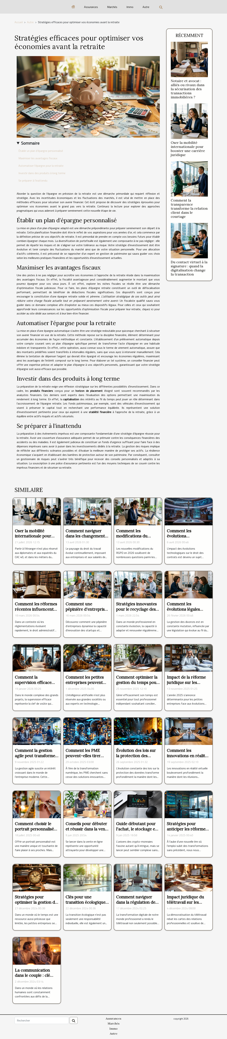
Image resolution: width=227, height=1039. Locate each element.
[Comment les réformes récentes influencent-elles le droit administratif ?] (37, 584)
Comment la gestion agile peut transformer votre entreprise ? (36, 756)
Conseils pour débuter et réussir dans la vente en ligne (87, 829)
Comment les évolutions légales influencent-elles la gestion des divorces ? (187, 611)
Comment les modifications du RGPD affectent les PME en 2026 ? (133, 538)
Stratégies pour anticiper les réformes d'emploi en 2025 (187, 829)
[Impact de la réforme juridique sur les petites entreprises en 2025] (189, 658)
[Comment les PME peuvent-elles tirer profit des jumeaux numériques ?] (87, 731)
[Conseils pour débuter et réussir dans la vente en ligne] (87, 804)
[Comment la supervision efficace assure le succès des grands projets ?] (37, 658)
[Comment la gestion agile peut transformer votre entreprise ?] (37, 731)
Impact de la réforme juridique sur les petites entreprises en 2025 (187, 685)
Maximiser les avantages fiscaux (37, 158)
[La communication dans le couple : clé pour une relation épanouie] (37, 950)
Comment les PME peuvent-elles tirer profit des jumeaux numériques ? (83, 758)
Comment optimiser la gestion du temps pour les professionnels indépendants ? (137, 685)
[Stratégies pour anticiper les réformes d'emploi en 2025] (189, 804)
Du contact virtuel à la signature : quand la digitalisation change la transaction (189, 268)
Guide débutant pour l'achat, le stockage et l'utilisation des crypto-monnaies (136, 831)
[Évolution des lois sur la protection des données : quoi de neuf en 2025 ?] (138, 731)
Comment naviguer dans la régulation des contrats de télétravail (136, 902)
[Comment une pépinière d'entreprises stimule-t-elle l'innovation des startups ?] (87, 584)
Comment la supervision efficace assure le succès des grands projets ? (33, 685)
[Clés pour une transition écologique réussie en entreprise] (87, 877)
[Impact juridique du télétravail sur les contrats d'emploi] (189, 877)
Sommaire (30, 143)
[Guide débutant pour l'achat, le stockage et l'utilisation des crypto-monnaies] (138, 804)
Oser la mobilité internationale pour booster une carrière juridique (188, 148)
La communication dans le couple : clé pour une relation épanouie (32, 978)
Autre (146, 7)
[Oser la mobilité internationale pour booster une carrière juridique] (189, 121)
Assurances (91, 7)
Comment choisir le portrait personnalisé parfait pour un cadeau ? (36, 831)
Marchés (112, 7)
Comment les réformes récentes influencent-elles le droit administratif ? (36, 611)
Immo (129, 7)
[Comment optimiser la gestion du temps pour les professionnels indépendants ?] (138, 658)
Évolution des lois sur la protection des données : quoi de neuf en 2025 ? (137, 758)
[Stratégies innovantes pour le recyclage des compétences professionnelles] (138, 584)
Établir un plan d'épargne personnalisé (40, 151)
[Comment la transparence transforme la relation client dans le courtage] (189, 178)
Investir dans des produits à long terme (41, 173)
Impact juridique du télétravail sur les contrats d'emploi (185, 902)
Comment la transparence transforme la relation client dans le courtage (189, 208)
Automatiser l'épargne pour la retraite (40, 165)
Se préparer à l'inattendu (32, 180)
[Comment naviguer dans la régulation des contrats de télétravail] (138, 877)
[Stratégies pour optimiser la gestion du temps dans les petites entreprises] (37, 877)
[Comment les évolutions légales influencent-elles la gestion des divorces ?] (189, 584)
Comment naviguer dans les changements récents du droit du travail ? (86, 538)
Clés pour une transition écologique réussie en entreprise (86, 902)
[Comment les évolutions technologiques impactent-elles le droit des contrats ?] (189, 511)
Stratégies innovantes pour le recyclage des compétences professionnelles (136, 611)
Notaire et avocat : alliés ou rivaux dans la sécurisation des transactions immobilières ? (187, 89)
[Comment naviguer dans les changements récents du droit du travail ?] (87, 511)
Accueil (19, 22)
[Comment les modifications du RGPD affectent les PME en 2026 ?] (138, 511)
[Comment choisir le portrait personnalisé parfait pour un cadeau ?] (37, 804)
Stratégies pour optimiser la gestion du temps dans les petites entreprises (36, 904)
